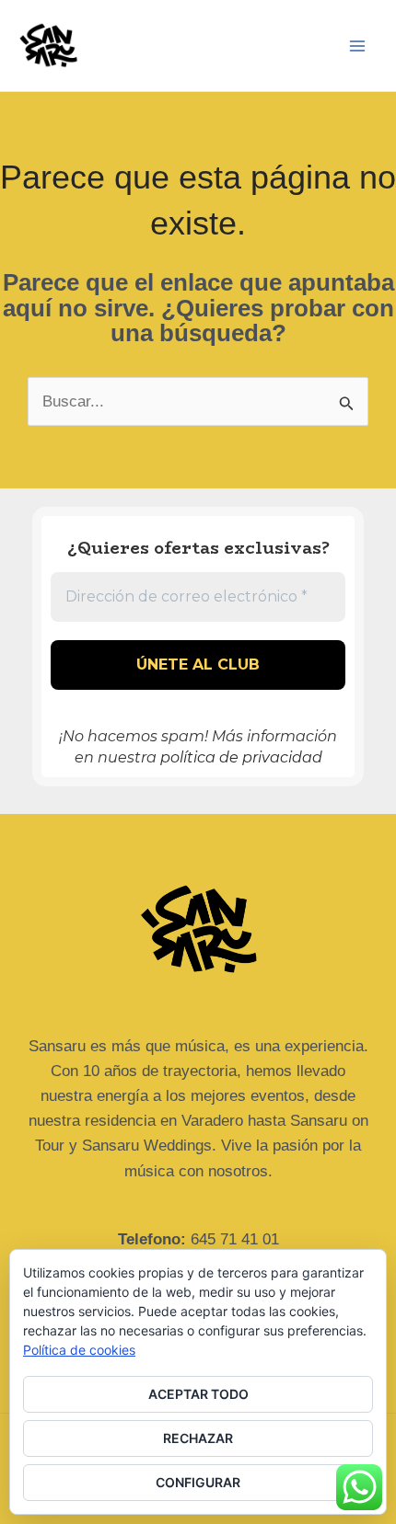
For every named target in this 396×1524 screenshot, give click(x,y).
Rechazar (198, 1438)
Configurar (198, 1482)
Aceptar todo (198, 1394)
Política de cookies (79, 1350)
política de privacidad (241, 757)
